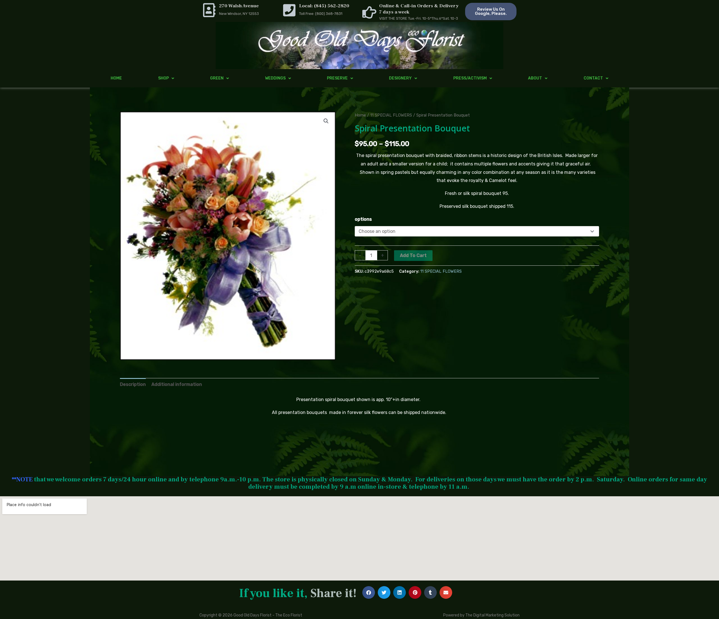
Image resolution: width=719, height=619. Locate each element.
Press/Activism (470, 78)
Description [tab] (133, 384)
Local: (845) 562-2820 (324, 6)
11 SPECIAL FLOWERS (391, 115)
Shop (163, 78)
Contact (593, 78)
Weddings (275, 78)
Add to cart (413, 255)
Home (116, 78)
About (535, 78)
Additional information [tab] (176, 384)
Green (217, 78)
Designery (400, 78)
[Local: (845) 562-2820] (289, 10)
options (363, 219)
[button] (326, 121)
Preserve (337, 78)
